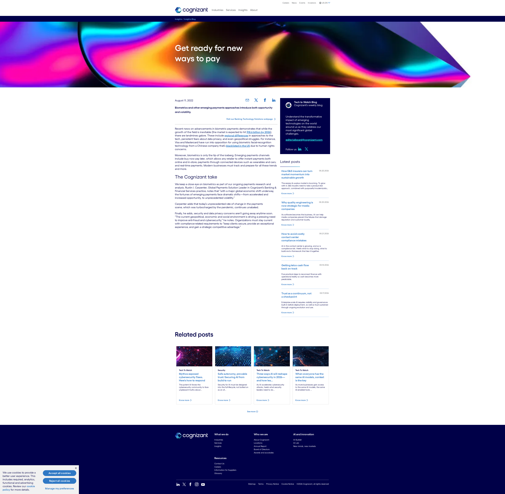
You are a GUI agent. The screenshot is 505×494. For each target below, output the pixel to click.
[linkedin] (300, 149)
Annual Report (260, 446)
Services (231, 10)
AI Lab (296, 443)
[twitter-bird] (307, 149)
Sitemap (252, 484)
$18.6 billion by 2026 (259, 132)
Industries (217, 10)
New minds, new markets (304, 446)
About (253, 10)
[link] (248, 100)
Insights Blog (190, 19)
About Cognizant (261, 440)
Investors (312, 3)
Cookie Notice (287, 484)
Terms (261, 484)
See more (251, 411)
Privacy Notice (272, 484)
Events (302, 3)
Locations (258, 443)
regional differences (236, 135)
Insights (243, 10)
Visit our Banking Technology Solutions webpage (249, 119)
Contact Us (219, 463)
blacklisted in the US (238, 145)
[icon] (178, 484)
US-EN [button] (324, 3)
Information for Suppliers (225, 470)
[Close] (76, 468)
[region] (39, 479)
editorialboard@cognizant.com (304, 139)
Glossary (218, 473)
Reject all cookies (59, 480)
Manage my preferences (59, 488)
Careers (285, 3)
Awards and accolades (264, 453)
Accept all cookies (60, 473)
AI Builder (297, 440)
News (294, 3)
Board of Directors (262, 449)
